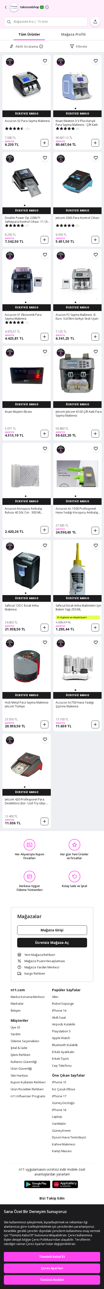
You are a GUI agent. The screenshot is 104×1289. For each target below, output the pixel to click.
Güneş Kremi (61, 1131)
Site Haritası (19, 1076)
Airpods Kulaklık (63, 1024)
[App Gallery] (65, 1185)
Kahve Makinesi (63, 1144)
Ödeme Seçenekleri (25, 1041)
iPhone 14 (59, 1011)
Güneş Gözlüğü (63, 1103)
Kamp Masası (62, 1151)
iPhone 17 (59, 1096)
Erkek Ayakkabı (63, 1052)
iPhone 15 (59, 1082)
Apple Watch (61, 1038)
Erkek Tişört (60, 1059)
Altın (55, 997)
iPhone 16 (59, 1110)
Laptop (57, 1117)
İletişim (16, 1011)
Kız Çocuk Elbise (63, 1089)
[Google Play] (37, 1185)
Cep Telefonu (62, 1066)
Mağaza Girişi (52, 930)
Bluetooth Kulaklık (65, 1045)
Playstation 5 (61, 1031)
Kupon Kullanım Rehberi (28, 1082)
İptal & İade (19, 1048)
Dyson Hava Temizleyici (69, 1137)
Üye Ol (15, 1027)
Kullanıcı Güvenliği (24, 1062)
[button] (75, 108)
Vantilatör (59, 1124)
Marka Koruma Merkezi (28, 997)
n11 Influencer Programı (28, 1096)
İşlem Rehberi (20, 1055)
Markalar (17, 1004)
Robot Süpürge (63, 1004)
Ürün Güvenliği (21, 1069)
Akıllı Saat (59, 1018)
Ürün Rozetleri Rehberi (27, 1089)
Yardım (16, 1034)
